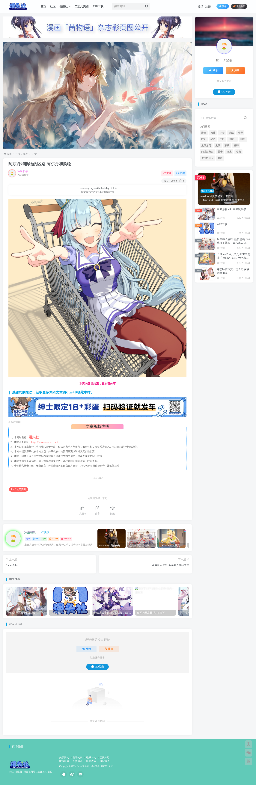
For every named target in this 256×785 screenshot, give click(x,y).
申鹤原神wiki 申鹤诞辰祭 (231, 246)
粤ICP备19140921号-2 (102, 766)
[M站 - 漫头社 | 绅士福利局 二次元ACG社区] (19, 764)
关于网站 (64, 757)
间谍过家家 (207, 189)
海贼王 (232, 176)
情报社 (63, 6)
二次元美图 (82, 6)
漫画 (203, 170)
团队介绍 (104, 757)
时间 (203, 176)
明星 (242, 176)
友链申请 (64, 761)
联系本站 (91, 757)
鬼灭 (217, 182)
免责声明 (77, 761)
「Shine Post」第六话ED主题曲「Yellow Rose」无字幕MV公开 (233, 295)
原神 (212, 170)
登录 (200, 6)
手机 (222, 176)
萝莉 (227, 182)
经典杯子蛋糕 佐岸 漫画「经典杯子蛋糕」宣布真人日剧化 (233, 280)
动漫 (240, 170)
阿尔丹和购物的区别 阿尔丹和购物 (39, 163)
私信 (182, 173)
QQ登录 (99, 666)
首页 (43, 6)
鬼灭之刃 (206, 182)
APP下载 (97, 6)
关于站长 (77, 757)
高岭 (220, 195)
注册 (208, 6)
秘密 (212, 176)
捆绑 (236, 182)
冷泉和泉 (22, 171)
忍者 (220, 189)
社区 (53, 6)
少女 (222, 170)
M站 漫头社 (83, 766)
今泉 (238, 189)
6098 (37, 538)
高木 (229, 189)
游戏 (231, 170)
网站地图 (104, 761)
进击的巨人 (207, 195)
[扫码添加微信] (248, 753)
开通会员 (240, 6)
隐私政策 (91, 761)
